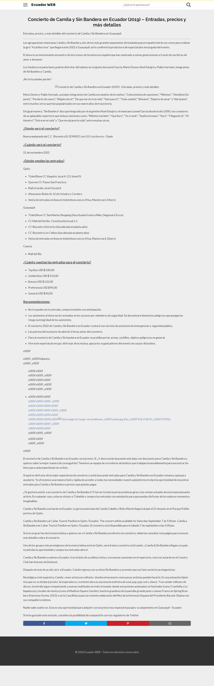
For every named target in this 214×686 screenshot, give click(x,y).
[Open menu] (25, 5)
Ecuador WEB (43, 5)
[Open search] (188, 5)
